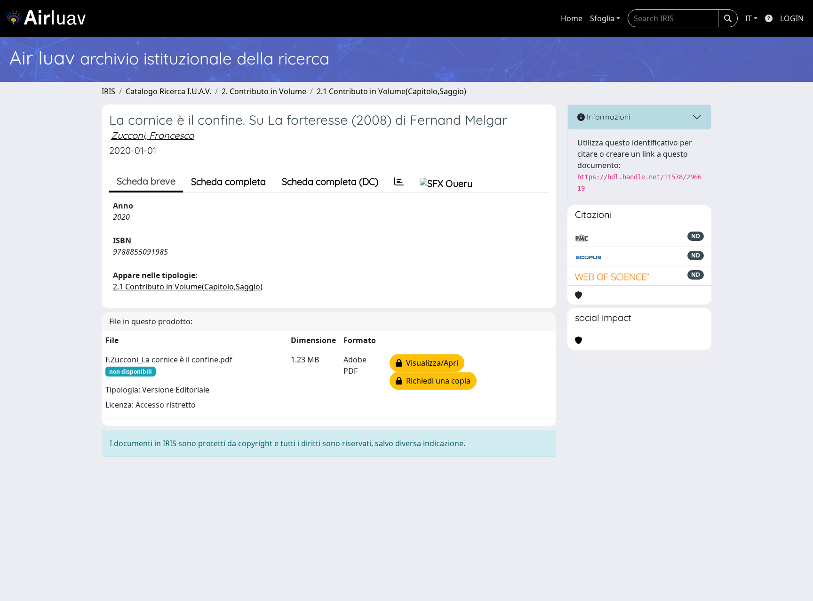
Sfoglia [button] (602, 18)
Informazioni (607, 116)
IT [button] (748, 18)
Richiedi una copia (436, 381)
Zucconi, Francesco (152, 135)
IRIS (108, 91)
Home (571, 18)
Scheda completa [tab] (228, 181)
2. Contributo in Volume (264, 91)
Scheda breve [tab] (146, 181)
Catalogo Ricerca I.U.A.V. (168, 91)
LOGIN (792, 18)
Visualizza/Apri (430, 363)
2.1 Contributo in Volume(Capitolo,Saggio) (391, 91)
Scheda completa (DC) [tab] (330, 181)
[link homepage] (49, 18)
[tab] (399, 182)
